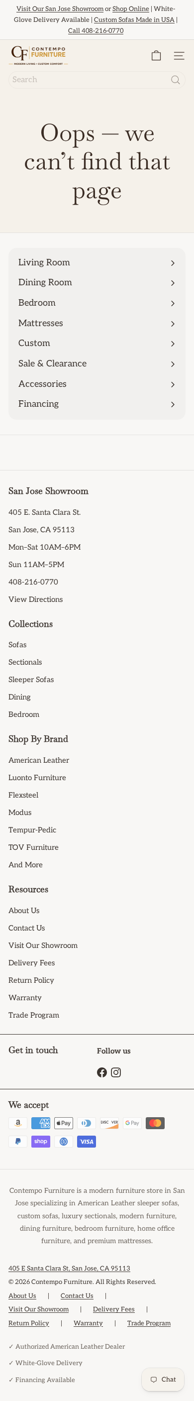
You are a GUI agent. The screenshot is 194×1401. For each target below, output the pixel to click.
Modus (19, 812)
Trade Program (33, 1015)
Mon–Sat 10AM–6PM (44, 547)
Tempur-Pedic (32, 829)
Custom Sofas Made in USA (134, 20)
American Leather (38, 760)
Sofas (17, 644)
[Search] (176, 80)
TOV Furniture (33, 847)
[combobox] (97, 80)
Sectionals (25, 662)
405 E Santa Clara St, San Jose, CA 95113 (69, 1269)
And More (25, 864)
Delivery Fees (31, 962)
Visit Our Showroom (43, 945)
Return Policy (31, 980)
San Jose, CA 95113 (41, 529)
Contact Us (26, 928)
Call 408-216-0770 (95, 31)
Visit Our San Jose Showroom (59, 9)
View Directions (35, 599)
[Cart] (156, 55)
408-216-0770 (33, 582)
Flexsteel (23, 795)
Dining (19, 697)
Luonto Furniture (37, 777)
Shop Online (130, 9)
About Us (23, 910)
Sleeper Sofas (31, 679)
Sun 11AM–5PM (36, 564)
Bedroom (23, 714)
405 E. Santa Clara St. (44, 512)
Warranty (25, 997)
